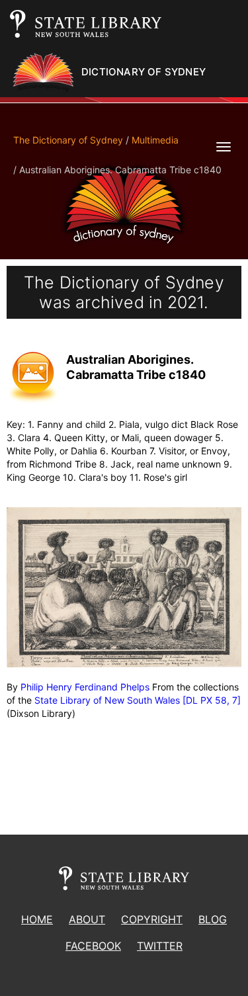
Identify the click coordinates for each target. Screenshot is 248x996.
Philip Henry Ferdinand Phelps (85, 686)
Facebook (93, 945)
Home (37, 919)
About (87, 919)
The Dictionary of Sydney (68, 139)
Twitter (160, 945)
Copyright (152, 919)
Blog (212, 919)
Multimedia (155, 139)
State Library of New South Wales (107, 700)
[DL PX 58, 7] (212, 700)
